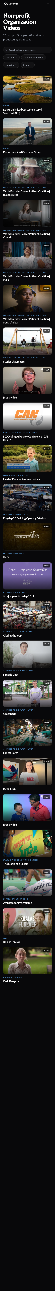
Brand (26, 65)
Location (9, 57)
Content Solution (32, 57)
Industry (9, 65)
